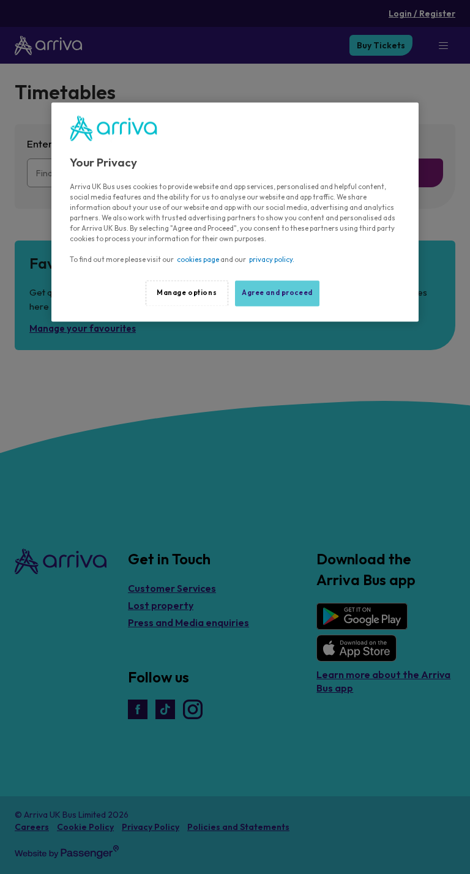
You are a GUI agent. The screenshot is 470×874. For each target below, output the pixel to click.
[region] (235, 212)
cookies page (198, 260)
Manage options (187, 293)
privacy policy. (271, 260)
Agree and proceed (277, 293)
